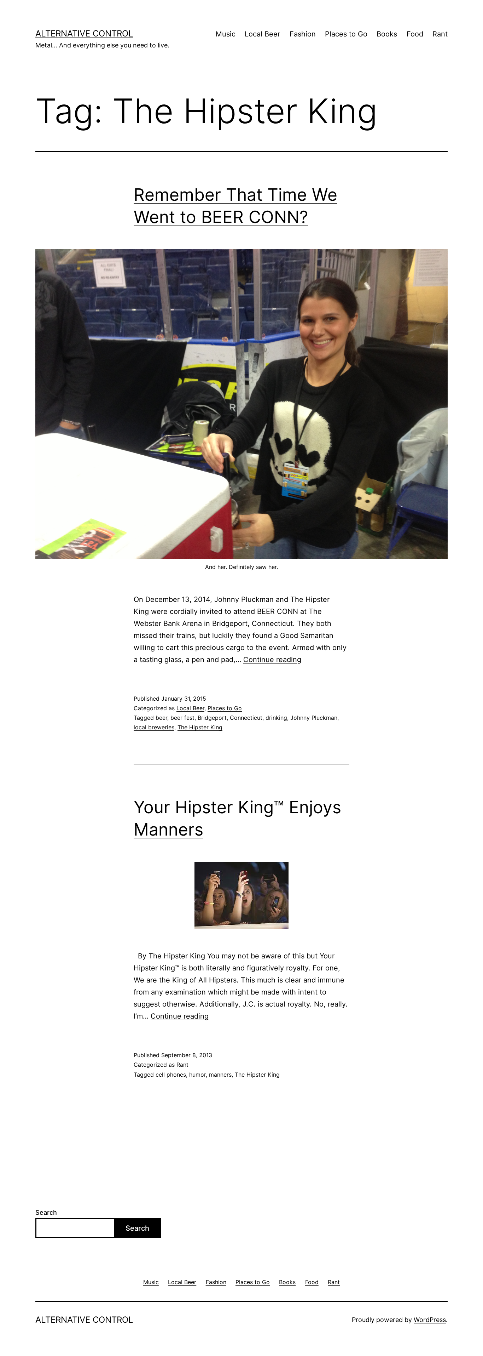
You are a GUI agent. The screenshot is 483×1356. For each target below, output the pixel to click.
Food (415, 34)
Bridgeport (212, 717)
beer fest (182, 717)
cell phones (171, 1074)
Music (225, 34)
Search (46, 1212)
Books (387, 34)
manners (220, 1074)
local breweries (154, 727)
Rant (440, 34)
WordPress (430, 1319)
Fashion (303, 34)
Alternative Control (84, 33)
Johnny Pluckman (313, 717)
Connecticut (246, 717)
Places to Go (346, 34)
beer (161, 717)
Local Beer (262, 34)
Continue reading (272, 659)
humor (197, 1074)
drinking (276, 717)
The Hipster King (200, 727)
